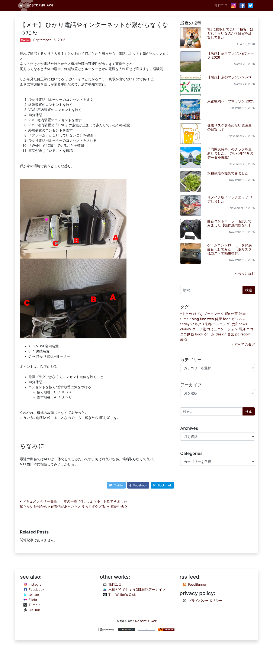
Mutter (25, 40)
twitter (34, 594)
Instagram (37, 584)
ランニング (221, 324)
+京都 (207, 324)
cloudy (185, 329)
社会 (242, 314)
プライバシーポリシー (205, 600)
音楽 (230, 334)
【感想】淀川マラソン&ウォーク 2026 (230, 55)
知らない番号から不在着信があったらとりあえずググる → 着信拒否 (72, 506)
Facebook (140, 485)
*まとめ (186, 314)
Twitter (119, 485)
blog (195, 319)
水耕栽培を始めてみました (227, 173)
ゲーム (209, 334)
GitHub (34, 610)
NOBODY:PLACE (146, 621)
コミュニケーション (222, 329)
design (221, 334)
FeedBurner (197, 584)
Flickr (33, 600)
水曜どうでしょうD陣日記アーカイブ (137, 589)
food (227, 319)
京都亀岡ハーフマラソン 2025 (230, 101)
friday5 (186, 324)
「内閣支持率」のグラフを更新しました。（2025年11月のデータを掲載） (230, 153)
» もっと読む (245, 273)
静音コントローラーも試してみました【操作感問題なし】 (229, 223)
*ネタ (197, 324)
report (245, 334)
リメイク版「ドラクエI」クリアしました (230, 199)
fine (203, 319)
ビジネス (238, 319)
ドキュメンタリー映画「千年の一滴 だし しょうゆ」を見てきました (74, 501)
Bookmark (165, 485)
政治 (234, 324)
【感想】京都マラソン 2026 (229, 77)
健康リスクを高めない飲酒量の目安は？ (229, 127)
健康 (218, 319)
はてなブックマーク (208, 314)
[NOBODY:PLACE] (36, 5)
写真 (242, 329)
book (199, 334)
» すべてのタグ (243, 344)
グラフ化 (199, 329)
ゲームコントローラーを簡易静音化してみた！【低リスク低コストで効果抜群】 (229, 249)
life (227, 314)
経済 (183, 339)
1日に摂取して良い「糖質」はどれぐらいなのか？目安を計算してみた (230, 33)
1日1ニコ (221, 5)
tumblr (185, 319)
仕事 (234, 314)
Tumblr (34, 605)
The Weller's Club (122, 594)
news (243, 324)
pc (237, 334)
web (210, 319)
